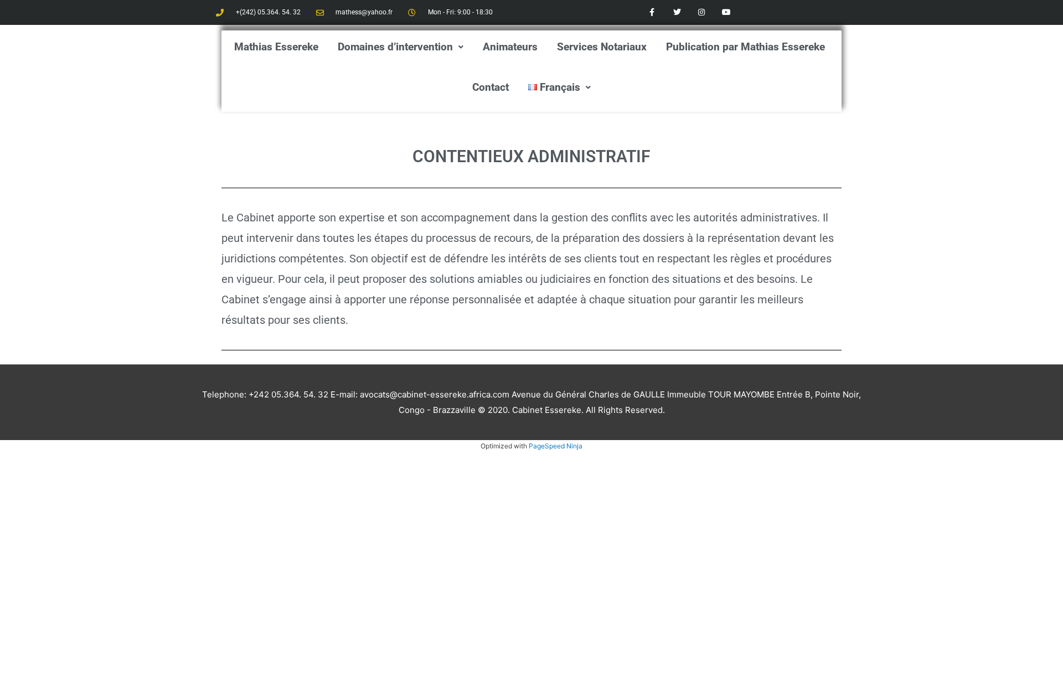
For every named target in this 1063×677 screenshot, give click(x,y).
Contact (490, 87)
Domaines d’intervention (395, 46)
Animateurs (510, 46)
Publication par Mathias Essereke (745, 46)
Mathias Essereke (276, 46)
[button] (400, 46)
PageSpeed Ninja (555, 446)
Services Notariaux (602, 46)
